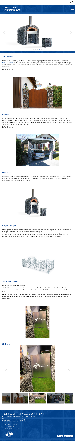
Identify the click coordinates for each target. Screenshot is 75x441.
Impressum (68, 436)
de (71, 2)
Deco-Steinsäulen (8, 63)
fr (73, 2)
